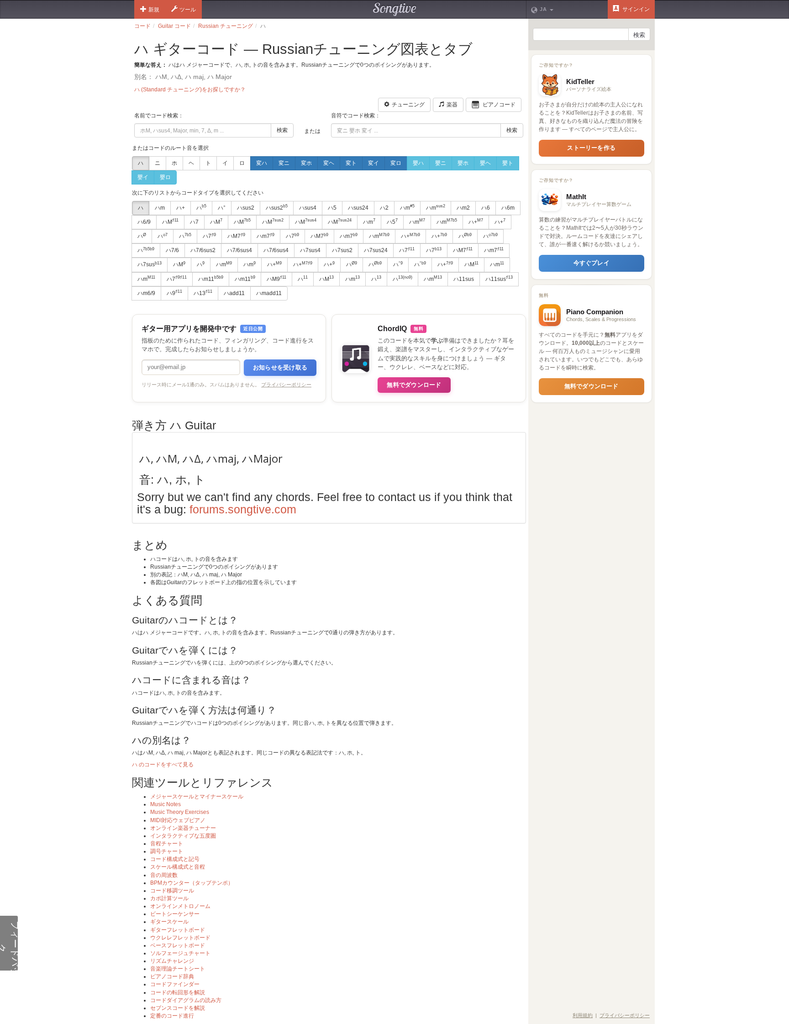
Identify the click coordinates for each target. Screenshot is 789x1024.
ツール (187, 9)
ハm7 (265, 236)
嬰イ (142, 177)
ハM (170, 221)
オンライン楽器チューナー (183, 828)
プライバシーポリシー (286, 384)
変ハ (261, 163)
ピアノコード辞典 (172, 976)
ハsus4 (307, 208)
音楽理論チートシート (177, 969)
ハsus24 (358, 208)
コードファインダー (175, 984)
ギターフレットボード (177, 930)
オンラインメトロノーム (180, 906)
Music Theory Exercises (179, 812)
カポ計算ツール (169, 898)
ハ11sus (463, 279)
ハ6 (485, 208)
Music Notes (165, 804)
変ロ (395, 163)
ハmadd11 (269, 293)
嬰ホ (463, 163)
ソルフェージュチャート (180, 953)
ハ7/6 (172, 250)
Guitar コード (174, 26)
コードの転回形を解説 (177, 992)
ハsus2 (245, 208)
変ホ (306, 163)
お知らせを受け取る (280, 367)
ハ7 (194, 222)
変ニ (284, 163)
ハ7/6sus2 (203, 250)
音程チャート (166, 843)
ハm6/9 (146, 293)
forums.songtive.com (242, 509)
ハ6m (508, 208)
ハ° (222, 208)
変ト (351, 163)
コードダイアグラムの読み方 (185, 1000)
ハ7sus (149, 264)
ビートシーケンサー (175, 914)
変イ (373, 163)
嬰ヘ (485, 163)
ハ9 (174, 292)
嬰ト (507, 163)
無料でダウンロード (414, 384)
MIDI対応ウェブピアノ (177, 820)
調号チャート (166, 851)
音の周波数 (164, 875)
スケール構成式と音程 (177, 867)
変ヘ (328, 163)
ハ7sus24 (376, 250)
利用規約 (583, 1015)
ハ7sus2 (342, 250)
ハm (160, 208)
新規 (153, 9)
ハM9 (276, 278)
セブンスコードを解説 (177, 1008)
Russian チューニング (225, 26)
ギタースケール (169, 921)
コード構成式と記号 (175, 859)
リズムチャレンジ (172, 961)
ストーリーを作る (591, 147)
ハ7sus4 (310, 250)
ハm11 (210, 278)
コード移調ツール (172, 890)
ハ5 (332, 208)
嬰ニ (440, 163)
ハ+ (180, 208)
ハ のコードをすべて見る (163, 764)
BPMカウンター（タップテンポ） (191, 883)
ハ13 (203, 292)
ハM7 (236, 236)
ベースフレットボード (177, 945)
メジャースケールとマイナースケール (196, 796)
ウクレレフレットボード (180, 937)
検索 (282, 130)
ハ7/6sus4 (239, 250)
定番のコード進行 (172, 1016)
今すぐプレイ (591, 262)
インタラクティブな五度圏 (183, 836)
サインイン (635, 9)
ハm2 (463, 208)
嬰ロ (165, 177)
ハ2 (384, 208)
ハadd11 (234, 293)
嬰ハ (418, 163)
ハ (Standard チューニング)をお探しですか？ (190, 89)
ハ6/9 (144, 222)
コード (142, 26)
